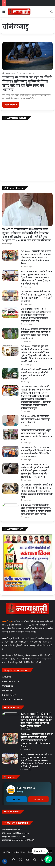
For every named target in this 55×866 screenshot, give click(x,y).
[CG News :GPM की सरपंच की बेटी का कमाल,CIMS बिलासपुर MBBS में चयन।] (10, 420)
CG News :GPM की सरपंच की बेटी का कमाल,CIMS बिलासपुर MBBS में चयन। (35, 419)
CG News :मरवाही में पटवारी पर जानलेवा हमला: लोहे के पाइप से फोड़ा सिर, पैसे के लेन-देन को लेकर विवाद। (36, 334)
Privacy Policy (9, 695)
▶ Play (16, 799)
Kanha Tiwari (10, 73)
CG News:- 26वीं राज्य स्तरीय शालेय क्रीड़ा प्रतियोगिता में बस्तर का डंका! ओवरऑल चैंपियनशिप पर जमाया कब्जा (36, 452)
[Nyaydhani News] (19, 11)
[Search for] (51, 12)
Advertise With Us (10, 681)
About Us (6, 677)
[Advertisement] (27, 150)
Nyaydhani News (18, 852)
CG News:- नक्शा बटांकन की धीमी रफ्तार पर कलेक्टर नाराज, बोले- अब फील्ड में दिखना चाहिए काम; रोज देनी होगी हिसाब (36, 510)
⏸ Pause (38, 799)
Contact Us (7, 686)
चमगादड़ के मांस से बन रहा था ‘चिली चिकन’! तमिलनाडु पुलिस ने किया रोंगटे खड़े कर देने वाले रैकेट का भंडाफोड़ (27, 83)
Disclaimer (7, 690)
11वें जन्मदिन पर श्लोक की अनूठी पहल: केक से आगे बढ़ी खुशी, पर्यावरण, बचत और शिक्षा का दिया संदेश (36, 435)
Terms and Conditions (12, 699)
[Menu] (3, 12)
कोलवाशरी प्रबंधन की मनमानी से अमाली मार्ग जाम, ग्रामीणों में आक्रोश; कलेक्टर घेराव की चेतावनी (36, 374)
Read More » (11, 104)
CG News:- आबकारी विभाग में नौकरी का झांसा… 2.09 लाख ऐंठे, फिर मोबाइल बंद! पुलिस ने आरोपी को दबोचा (36, 296)
